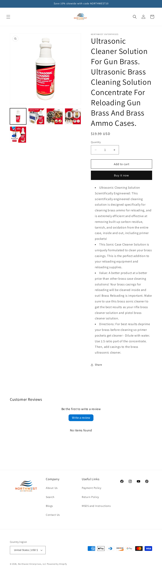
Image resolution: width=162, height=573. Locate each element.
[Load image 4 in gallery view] (73, 116)
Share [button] (98, 364)
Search (50, 497)
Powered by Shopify (57, 564)
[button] (8, 16)
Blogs (49, 506)
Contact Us (53, 515)
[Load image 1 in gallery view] (18, 116)
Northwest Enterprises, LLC (32, 564)
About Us (52, 488)
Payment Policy (91, 488)
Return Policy (90, 497)
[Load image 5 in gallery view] (18, 134)
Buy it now (121, 175)
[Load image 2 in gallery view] (36, 116)
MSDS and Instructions (96, 506)
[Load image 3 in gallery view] (54, 116)
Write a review (81, 418)
